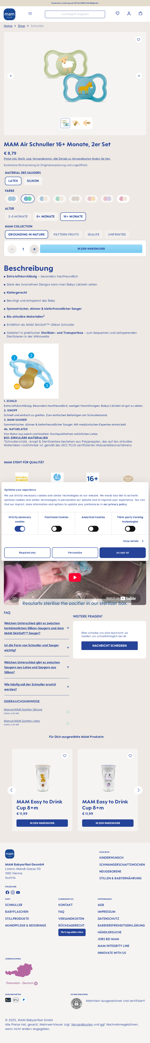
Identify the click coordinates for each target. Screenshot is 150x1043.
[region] (75, 83)
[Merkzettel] (117, 13)
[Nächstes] (139, 76)
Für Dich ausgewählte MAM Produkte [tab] (76, 737)
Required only (27, 552)
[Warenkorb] (140, 13)
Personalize (75, 552)
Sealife (94, 234)
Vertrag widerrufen (72, 932)
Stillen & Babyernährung (120, 878)
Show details (131, 541)
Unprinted (117, 234)
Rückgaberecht (71, 925)
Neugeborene (110, 871)
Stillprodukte (17, 918)
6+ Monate (46, 216)
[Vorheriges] (11, 76)
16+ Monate (73, 216)
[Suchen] (101, 14)
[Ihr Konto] (129, 13)
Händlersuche (109, 932)
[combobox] (75, 14)
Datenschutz (108, 918)
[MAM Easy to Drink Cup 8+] (42, 778)
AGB (101, 905)
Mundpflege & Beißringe (25, 925)
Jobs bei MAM (108, 939)
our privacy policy (115, 504)
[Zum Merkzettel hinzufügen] (138, 39)
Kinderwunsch (111, 857)
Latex (13, 181)
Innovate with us (112, 953)
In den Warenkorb (91, 248)
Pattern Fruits (66, 234)
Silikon (33, 181)
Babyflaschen (16, 911)
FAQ (61, 911)
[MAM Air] (75, 75)
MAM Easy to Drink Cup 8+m (39, 804)
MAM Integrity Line (113, 946)
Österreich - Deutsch (20, 983)
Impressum (106, 911)
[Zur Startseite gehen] (9, 14)
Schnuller (13, 905)
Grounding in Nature (26, 234)
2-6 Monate (18, 216)
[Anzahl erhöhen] (34, 249)
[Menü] (30, 14)
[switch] (56, 529)
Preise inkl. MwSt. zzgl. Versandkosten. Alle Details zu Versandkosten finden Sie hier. (57, 158)
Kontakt (65, 905)
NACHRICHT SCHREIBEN (109, 645)
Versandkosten (71, 918)
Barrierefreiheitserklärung (121, 925)
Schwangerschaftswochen (122, 864)
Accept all (122, 552)
